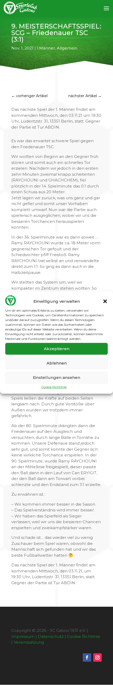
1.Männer (46, 48)
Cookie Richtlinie (53, 387)
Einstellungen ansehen (56, 377)
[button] (105, 301)
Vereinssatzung (29, 642)
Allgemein (67, 48)
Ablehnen (57, 363)
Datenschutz (51, 636)
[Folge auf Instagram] (97, 657)
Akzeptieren (56, 348)
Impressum (22, 636)
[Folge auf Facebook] (87, 657)
